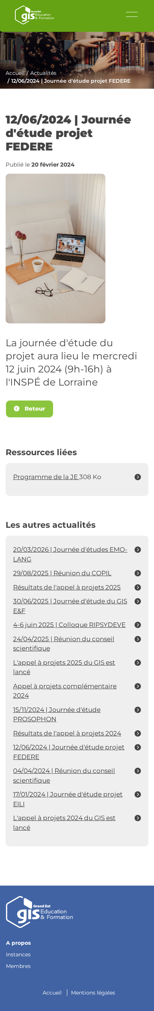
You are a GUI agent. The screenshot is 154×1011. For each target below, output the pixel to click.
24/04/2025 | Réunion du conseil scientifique (63, 643)
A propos (18, 943)
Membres (18, 966)
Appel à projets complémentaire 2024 (65, 691)
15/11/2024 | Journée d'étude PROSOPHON (57, 714)
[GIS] (39, 911)
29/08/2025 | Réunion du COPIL (62, 573)
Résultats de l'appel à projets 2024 (67, 733)
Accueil (15, 73)
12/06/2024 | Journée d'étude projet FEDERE (68, 752)
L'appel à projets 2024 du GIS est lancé (64, 822)
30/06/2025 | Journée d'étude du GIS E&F (70, 606)
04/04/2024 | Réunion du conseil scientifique (64, 775)
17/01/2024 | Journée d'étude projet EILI (68, 799)
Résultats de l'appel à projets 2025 (67, 587)
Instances (18, 954)
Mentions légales (93, 992)
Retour (34, 408)
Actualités (43, 73)
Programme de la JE (46, 477)
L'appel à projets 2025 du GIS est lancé (64, 667)
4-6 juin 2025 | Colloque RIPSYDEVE (69, 624)
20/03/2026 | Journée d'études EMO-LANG (70, 554)
